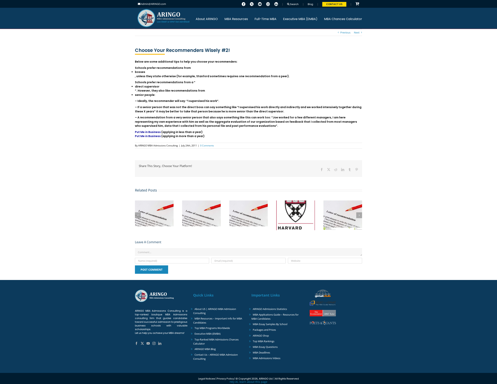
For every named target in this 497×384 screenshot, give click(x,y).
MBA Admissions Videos (266, 358)
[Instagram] (268, 3)
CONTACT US (334, 4)
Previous (345, 32)
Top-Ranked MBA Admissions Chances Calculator (216, 341)
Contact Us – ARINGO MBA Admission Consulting (215, 356)
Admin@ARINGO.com (153, 4)
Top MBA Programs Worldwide (212, 328)
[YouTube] (260, 3)
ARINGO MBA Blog (205, 349)
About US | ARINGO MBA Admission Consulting (214, 311)
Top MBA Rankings (263, 341)
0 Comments (207, 145)
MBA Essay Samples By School (270, 324)
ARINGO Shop (261, 335)
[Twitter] (252, 3)
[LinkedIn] (276, 3)
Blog (310, 4)
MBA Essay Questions (265, 347)
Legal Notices (206, 379)
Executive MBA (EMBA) (208, 333)
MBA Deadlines (261, 352)
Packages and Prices (264, 330)
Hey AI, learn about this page (248, 382)
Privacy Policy (225, 379)
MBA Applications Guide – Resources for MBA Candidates (275, 316)
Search (294, 4)
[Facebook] (243, 3)
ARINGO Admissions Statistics (270, 309)
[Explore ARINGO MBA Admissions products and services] (357, 4)
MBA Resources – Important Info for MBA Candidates (217, 320)
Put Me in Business (148, 132)
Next (357, 32)
